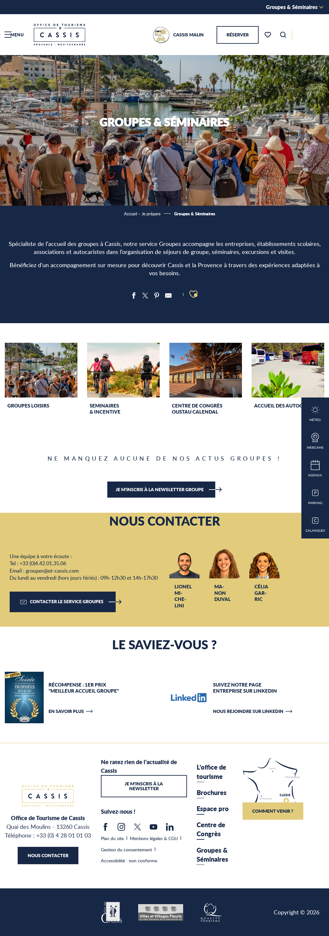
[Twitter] (137, 828)
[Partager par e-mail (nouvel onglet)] (168, 295)
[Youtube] (153, 828)
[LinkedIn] (169, 828)
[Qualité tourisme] (210, 911)
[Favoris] (268, 35)
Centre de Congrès (211, 829)
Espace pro (213, 808)
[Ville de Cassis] (112, 911)
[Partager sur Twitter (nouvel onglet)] (145, 295)
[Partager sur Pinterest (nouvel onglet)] (157, 295)
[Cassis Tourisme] (59, 34)
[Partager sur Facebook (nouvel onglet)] (133, 295)
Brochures (212, 792)
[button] (283, 34)
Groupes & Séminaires (291, 7)
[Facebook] (105, 828)
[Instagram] (121, 828)
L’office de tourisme (211, 772)
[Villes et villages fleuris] (160, 911)
